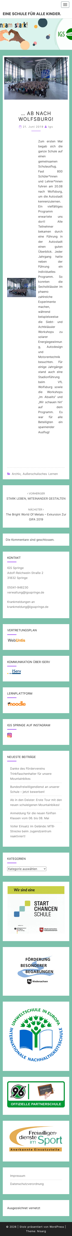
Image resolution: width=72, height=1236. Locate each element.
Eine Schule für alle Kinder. (32, 14)
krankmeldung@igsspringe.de (27, 607)
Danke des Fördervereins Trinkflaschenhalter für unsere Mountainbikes (31, 773)
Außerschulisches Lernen (40, 474)
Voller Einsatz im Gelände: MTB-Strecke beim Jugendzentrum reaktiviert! (32, 831)
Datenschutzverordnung (27, 1184)
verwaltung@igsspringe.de (25, 592)
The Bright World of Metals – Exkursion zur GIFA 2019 (36, 514)
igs (50, 126)
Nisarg (41, 1231)
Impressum (17, 1176)
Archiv (16, 474)
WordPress (56, 1226)
